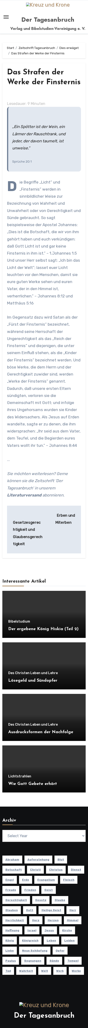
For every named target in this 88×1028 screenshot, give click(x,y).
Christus (56, 869)
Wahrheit (26, 970)
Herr (72, 910)
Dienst (76, 869)
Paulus (10, 960)
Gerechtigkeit (16, 900)
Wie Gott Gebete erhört (32, 784)
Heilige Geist (51, 910)
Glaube (60, 900)
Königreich (30, 940)
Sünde (54, 960)
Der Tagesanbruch (47, 19)
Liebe (9, 950)
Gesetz (40, 900)
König (9, 940)
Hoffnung (12, 930)
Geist (48, 890)
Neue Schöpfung (34, 950)
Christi (35, 869)
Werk (60, 970)
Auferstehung (38, 859)
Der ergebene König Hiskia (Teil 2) (43, 629)
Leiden (69, 940)
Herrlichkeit (14, 920)
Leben (51, 940)
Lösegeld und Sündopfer (32, 681)
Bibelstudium (19, 621)
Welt (44, 970)
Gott (29, 910)
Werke (76, 970)
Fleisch (68, 879)
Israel (31, 930)
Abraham (12, 859)
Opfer (60, 950)
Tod (8, 970)
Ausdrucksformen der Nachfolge (40, 732)
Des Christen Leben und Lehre (33, 673)
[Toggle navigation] (6, 17)
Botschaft (13, 869)
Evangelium (46, 879)
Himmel (72, 920)
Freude (10, 890)
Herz (35, 920)
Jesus (49, 930)
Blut (60, 859)
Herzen (53, 920)
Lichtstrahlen (19, 776)
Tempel (73, 960)
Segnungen (32, 960)
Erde (25, 879)
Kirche (67, 930)
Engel (9, 879)
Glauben (11, 910)
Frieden (30, 890)
